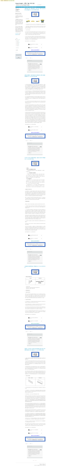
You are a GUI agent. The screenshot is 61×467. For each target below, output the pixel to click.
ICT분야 (9, 0)
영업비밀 (11, 0)
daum (42, 464)
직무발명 (13, 0)
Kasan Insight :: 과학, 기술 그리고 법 (25, 3)
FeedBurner (19, 58)
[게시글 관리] (28, 58)
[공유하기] (27, 58)
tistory (45, 464)
